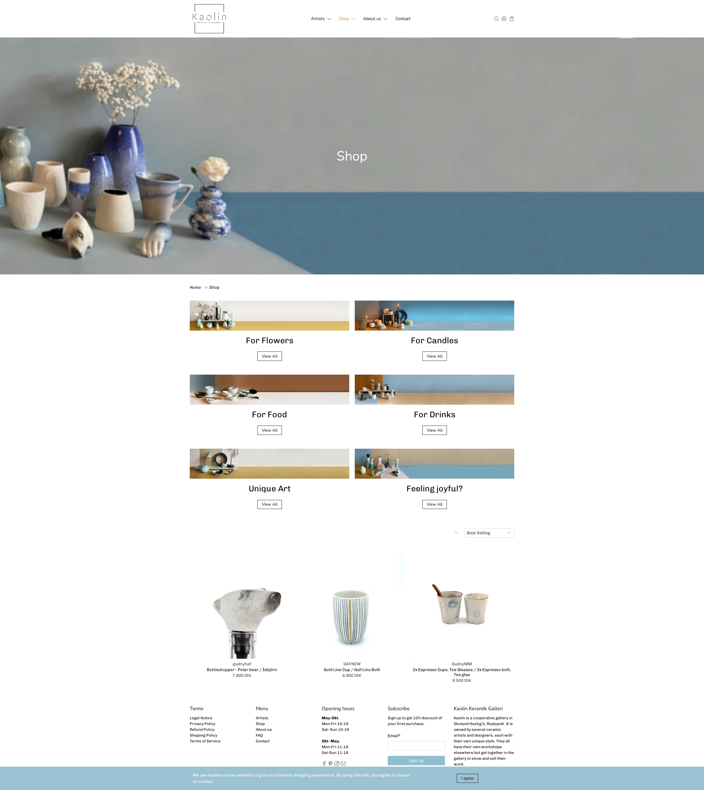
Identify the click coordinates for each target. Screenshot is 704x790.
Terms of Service (205, 741)
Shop (344, 19)
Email (394, 735)
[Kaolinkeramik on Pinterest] (330, 764)
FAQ (259, 735)
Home (195, 287)
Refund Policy (202, 729)
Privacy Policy (202, 723)
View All (269, 356)
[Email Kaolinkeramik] (343, 764)
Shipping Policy (203, 735)
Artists (318, 19)
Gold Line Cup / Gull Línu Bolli (352, 669)
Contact (403, 19)
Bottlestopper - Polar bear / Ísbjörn (242, 669)
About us (372, 19)
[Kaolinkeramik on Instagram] (336, 764)
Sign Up (416, 760)
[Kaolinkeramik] (209, 18)
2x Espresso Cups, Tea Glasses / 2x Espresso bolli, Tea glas (462, 672)
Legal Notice (201, 718)
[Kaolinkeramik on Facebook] (324, 764)
